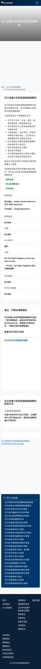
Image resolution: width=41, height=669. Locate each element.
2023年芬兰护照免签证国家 (16, 340)
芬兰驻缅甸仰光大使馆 (14, 529)
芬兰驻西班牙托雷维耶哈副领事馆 (15, 441)
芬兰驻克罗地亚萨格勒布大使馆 (18, 526)
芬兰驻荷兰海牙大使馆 (14, 556)
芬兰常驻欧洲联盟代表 (14, 519)
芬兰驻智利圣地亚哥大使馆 (16, 583)
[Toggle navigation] (37, 3)
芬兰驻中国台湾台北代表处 (12, 444)
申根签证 (21, 618)
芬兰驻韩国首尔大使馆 (14, 580)
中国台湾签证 (8, 653)
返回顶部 (36, 600)
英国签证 (21, 614)
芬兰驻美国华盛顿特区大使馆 (17, 536)
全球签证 (6, 604)
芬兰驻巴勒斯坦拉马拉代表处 (17, 512)
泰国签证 (6, 642)
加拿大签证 (22, 621)
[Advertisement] (20, 63)
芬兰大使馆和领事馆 (14, 87)
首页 (2, 87)
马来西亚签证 (8, 657)
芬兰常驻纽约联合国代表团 (16, 522)
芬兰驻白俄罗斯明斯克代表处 (17, 515)
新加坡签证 (7, 649)
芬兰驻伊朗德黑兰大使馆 (15, 563)
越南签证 (6, 646)
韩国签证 (6, 638)
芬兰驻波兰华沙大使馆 (14, 539)
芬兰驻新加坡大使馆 (13, 576)
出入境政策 (7, 607)
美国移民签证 (23, 604)
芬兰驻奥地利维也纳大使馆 (16, 546)
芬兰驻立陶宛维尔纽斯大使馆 (17, 542)
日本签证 (6, 635)
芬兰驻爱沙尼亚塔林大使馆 (16, 566)
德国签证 (21, 629)
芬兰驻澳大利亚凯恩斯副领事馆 (18, 505)
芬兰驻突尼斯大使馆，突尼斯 (17, 549)
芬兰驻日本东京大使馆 (14, 553)
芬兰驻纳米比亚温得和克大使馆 (18, 532)
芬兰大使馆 (12, 497)
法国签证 (21, 625)
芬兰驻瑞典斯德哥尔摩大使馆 (17, 569)
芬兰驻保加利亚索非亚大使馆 (17, 573)
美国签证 (21, 600)
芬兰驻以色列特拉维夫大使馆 (17, 559)
